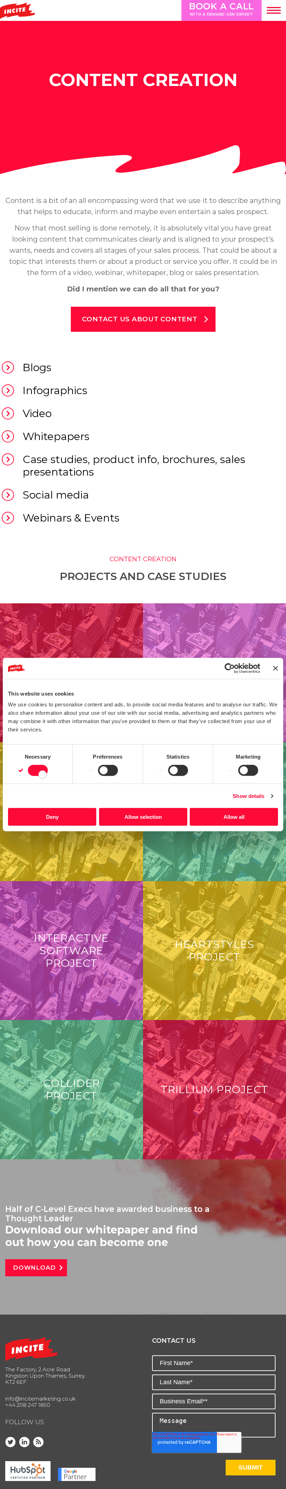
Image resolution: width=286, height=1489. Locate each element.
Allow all (234, 817)
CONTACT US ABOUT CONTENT (139, 319)
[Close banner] (275, 668)
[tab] (143, 367)
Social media (56, 494)
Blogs (37, 367)
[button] (274, 10)
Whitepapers (56, 436)
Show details (248, 796)
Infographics (55, 390)
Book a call (221, 9)
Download (34, 1267)
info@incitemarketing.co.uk (40, 1398)
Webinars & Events (71, 517)
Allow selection (143, 817)
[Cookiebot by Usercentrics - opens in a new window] (229, 668)
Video (37, 413)
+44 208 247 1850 (27, 1405)
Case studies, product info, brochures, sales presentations (134, 465)
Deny (52, 817)
